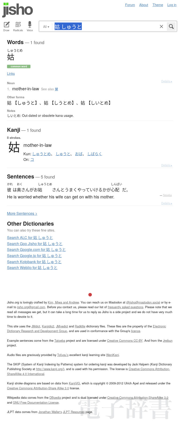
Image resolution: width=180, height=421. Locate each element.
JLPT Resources (74, 412)
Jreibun (167, 340)
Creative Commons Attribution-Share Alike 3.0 (38, 388)
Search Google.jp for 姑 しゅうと (34, 255)
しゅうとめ (41, 153)
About (143, 4)
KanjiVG (74, 383)
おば (78, 153)
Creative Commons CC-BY (124, 340)
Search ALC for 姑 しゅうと (30, 237)
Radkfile (80, 326)
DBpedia (55, 397)
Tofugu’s (62, 355)
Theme (158, 4)
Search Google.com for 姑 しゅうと (36, 249)
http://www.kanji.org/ (49, 369)
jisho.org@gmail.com (31, 307)
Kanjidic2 (48, 326)
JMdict (35, 326)
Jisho (17, 10)
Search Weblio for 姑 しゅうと (32, 267)
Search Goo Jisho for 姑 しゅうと (35, 243)
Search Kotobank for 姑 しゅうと (34, 261)
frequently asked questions (125, 307)
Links (11, 73)
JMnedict (62, 326)
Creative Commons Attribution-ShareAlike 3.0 (137, 397)
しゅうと (63, 153)
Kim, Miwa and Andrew (63, 302)
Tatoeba (167, 195)
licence (135, 331)
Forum (130, 4)
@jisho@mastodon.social (143, 302)
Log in (171, 4)
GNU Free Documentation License (36, 402)
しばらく (94, 153)
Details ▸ (166, 81)
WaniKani (112, 355)
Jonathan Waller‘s (50, 412)
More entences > (22, 213)
